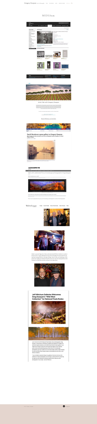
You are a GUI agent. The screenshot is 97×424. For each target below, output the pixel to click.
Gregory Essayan (30, 3)
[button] (51, 3)
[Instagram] (64, 406)
